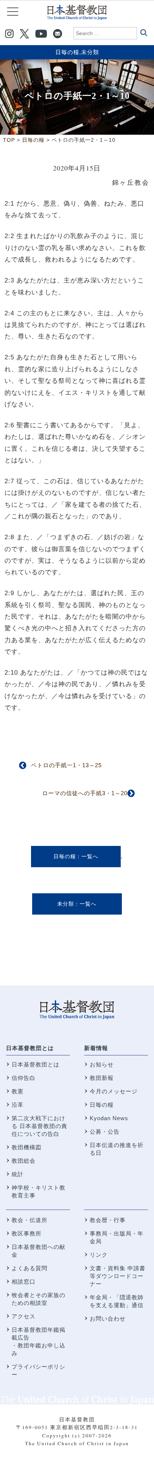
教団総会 (24, 1160)
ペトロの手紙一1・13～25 (66, 765)
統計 (18, 1174)
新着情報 (96, 1048)
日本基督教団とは (30, 1048)
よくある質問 (29, 1268)
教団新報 (102, 1078)
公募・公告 (105, 1131)
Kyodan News (109, 1118)
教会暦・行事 (108, 1220)
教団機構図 (26, 1147)
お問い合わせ (108, 1318)
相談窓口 (24, 1281)
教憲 (18, 1091)
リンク (99, 1255)
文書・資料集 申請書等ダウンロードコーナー (117, 1276)
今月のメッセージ (114, 1091)
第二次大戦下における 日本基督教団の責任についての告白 (39, 1126)
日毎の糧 (67, 52)
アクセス (24, 1316)
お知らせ (102, 1064)
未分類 (90, 52)
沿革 (18, 1105)
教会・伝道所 (29, 1220)
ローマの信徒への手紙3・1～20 (84, 793)
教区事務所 (26, 1233)
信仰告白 (24, 1078)
